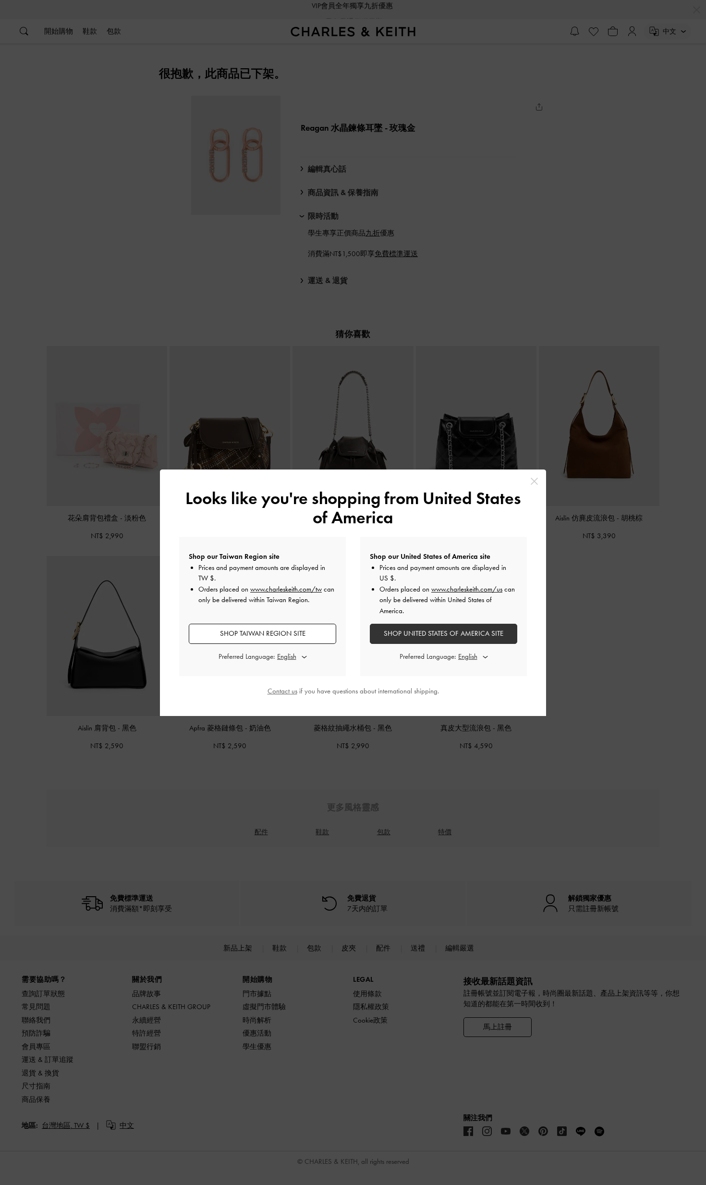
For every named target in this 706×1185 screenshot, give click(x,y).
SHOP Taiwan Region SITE (262, 633)
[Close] (534, 481)
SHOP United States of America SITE (443, 633)
